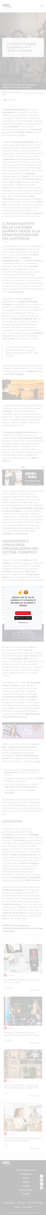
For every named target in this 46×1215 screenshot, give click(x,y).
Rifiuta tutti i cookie (23, 618)
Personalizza (23, 623)
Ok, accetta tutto (23, 613)
